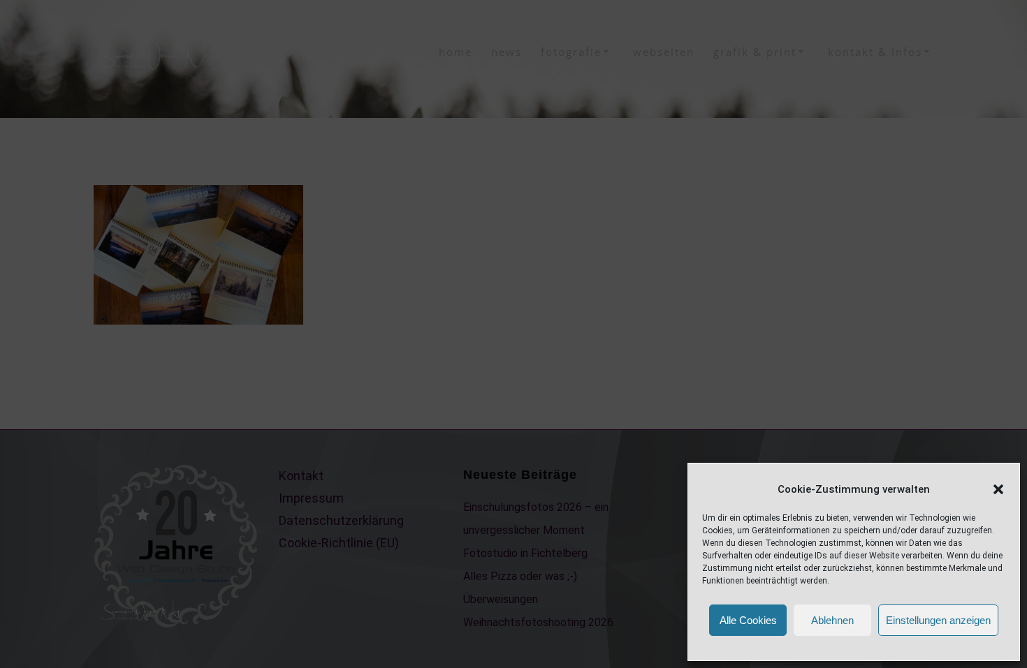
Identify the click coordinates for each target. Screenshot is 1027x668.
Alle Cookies (748, 620)
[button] (998, 489)
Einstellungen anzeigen (938, 620)
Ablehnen (832, 620)
